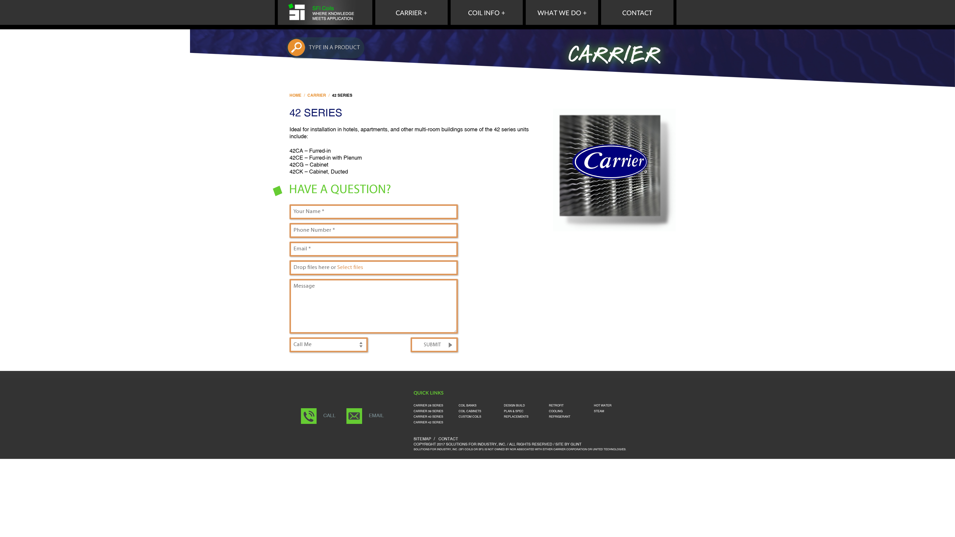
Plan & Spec (514, 411)
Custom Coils (470, 416)
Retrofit (556, 405)
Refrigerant (559, 416)
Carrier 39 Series (428, 411)
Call (329, 416)
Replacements (516, 416)
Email (376, 416)
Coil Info (484, 13)
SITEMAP (422, 439)
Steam (599, 411)
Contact (637, 13)
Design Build (514, 405)
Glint (576, 444)
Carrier (409, 13)
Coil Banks (468, 405)
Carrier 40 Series (428, 416)
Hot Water (603, 405)
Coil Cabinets (470, 411)
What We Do (559, 13)
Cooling (556, 411)
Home (295, 95)
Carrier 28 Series (428, 405)
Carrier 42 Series (428, 422)
